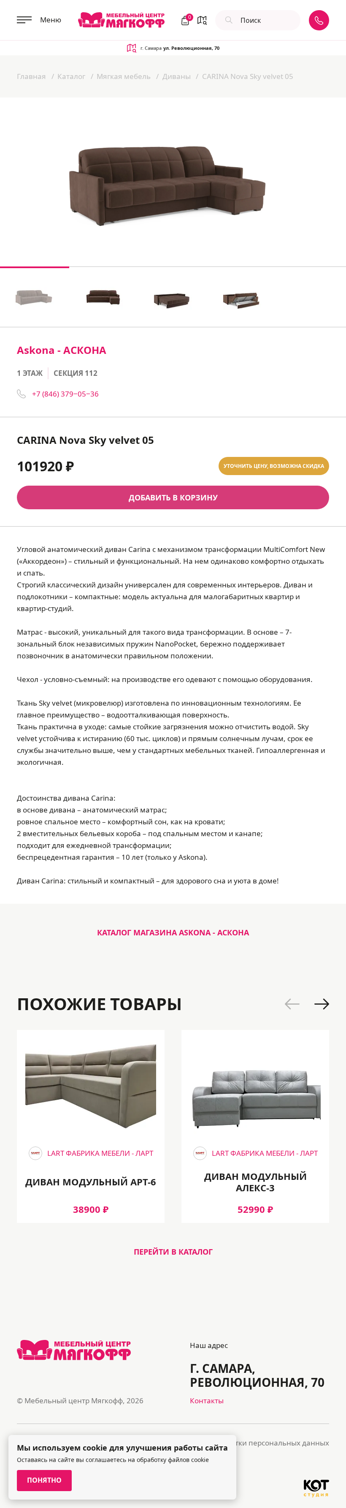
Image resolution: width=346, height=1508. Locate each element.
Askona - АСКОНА (61, 350)
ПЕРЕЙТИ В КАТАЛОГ (173, 1252)
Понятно (44, 1480)
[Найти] (228, 20)
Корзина (188, 18)
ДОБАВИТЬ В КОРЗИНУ (173, 497)
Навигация (202, 20)
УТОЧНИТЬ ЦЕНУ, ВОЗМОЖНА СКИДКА (274, 466)
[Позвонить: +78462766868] (319, 20)
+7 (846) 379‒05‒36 (65, 394)
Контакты (207, 1400)
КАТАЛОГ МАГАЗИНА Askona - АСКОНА (173, 932)
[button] (292, 1004)
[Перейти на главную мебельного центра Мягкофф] (121, 19)
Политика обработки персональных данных (251, 1443)
